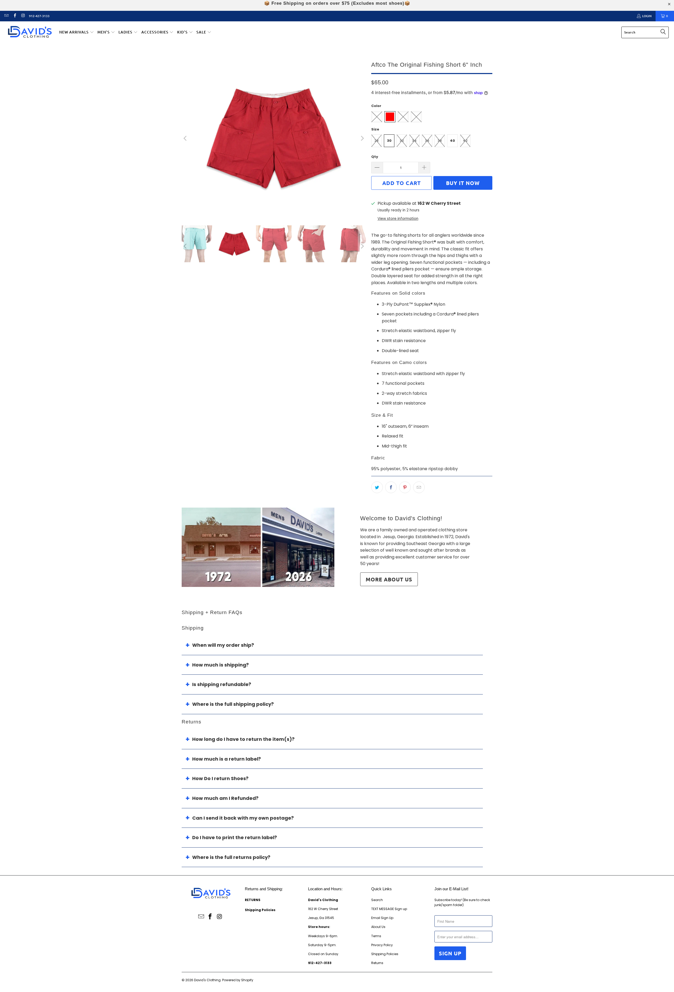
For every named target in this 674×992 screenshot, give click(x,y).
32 (402, 140)
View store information (398, 218)
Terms (376, 936)
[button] (76, 32)
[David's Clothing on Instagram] (23, 16)
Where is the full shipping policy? (233, 704)
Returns (377, 963)
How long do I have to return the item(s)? (243, 739)
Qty (374, 156)
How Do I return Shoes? (220, 778)
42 (465, 140)
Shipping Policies (384, 954)
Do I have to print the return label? (234, 837)
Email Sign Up (382, 918)
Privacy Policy (382, 945)
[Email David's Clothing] (6, 16)
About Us (378, 927)
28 (376, 140)
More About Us (389, 579)
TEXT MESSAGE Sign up (389, 909)
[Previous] (185, 138)
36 (427, 140)
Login (647, 16)
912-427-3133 (39, 16)
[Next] (362, 138)
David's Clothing (207, 980)
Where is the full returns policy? (231, 857)
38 (440, 140)
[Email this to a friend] (419, 487)
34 (414, 140)
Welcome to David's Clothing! (401, 518)
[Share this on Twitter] (377, 487)
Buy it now (463, 182)
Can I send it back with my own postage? (243, 818)
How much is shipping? (220, 665)
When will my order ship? (223, 645)
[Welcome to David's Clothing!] (258, 547)
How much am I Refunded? (225, 798)
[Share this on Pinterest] (405, 487)
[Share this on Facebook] (391, 487)
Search (377, 900)
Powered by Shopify (237, 980)
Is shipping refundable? (221, 684)
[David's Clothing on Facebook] (14, 16)
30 (389, 140)
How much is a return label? (226, 759)
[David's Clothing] (29, 32)
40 (452, 140)
